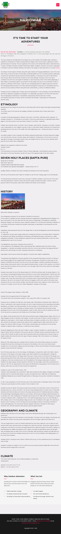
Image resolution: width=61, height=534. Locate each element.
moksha (58, 68)
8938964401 (40, 521)
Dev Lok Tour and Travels (8, 52)
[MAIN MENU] (57, 4)
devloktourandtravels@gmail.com (30, 523)
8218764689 (47, 521)
